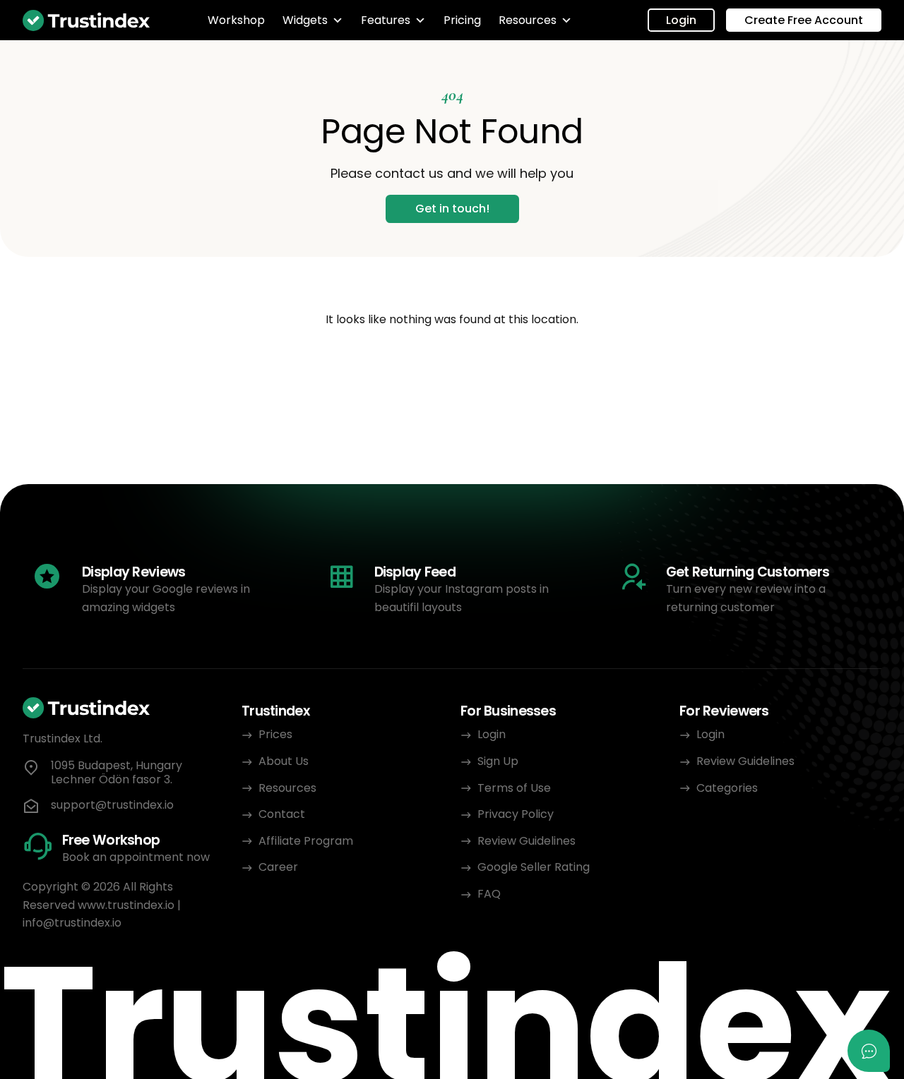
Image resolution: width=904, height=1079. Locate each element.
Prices (275, 734)
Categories (727, 788)
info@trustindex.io (72, 923)
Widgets (305, 20)
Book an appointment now (136, 857)
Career (278, 867)
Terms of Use (514, 788)
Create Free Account (803, 20)
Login (681, 20)
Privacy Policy (517, 814)
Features (385, 20)
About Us (283, 761)
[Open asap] (869, 1051)
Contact (281, 814)
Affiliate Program (305, 841)
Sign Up (497, 761)
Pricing (462, 20)
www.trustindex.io (126, 905)
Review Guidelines (526, 841)
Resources (528, 20)
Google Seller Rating (533, 867)
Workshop (236, 20)
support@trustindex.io (112, 805)
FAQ (489, 894)
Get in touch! (452, 208)
